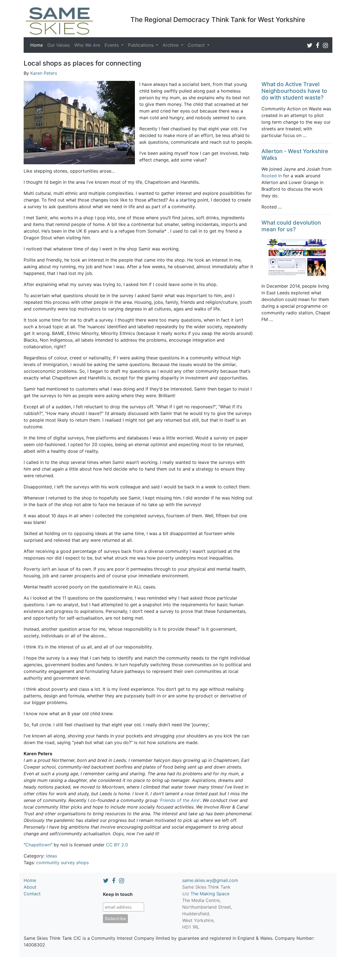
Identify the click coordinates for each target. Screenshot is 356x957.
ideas (51, 856)
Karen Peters (43, 73)
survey (68, 862)
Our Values (58, 45)
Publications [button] (141, 45)
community (48, 862)
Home (37, 45)
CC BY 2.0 (117, 844)
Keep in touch (118, 894)
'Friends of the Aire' (179, 800)
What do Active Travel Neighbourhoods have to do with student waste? (294, 91)
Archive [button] (171, 45)
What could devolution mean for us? (291, 226)
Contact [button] (197, 45)
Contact (32, 893)
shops (82, 862)
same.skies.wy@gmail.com (210, 880)
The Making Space (210, 893)
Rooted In (271, 175)
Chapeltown (38, 844)
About (30, 887)
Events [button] (112, 45)
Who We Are (87, 45)
